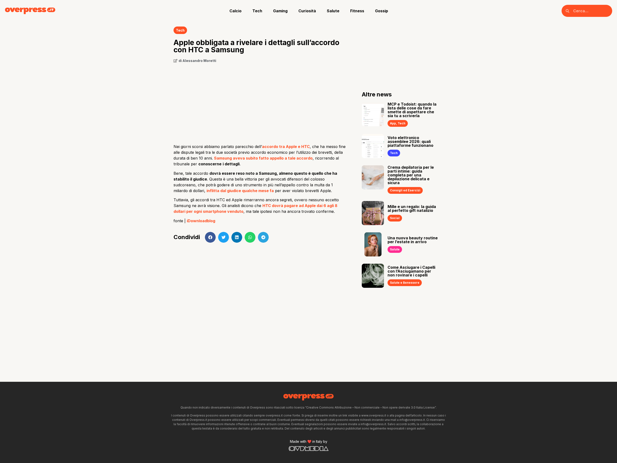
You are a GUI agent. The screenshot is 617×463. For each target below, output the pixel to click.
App (393, 123)
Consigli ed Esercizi (405, 190)
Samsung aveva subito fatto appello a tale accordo (263, 158)
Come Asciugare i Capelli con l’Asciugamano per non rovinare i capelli (411, 271)
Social (395, 218)
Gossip (381, 10)
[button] (210, 237)
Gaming (280, 10)
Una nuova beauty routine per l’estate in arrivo (413, 239)
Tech (257, 10)
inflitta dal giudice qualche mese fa (240, 190)
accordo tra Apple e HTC (286, 146)
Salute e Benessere (404, 282)
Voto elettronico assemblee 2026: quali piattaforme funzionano (410, 141)
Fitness (357, 10)
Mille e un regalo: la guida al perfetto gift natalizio (412, 208)
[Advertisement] (260, 101)
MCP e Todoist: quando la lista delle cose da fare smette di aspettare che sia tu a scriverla (412, 110)
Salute (333, 10)
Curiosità (307, 10)
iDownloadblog (201, 220)
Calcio (235, 10)
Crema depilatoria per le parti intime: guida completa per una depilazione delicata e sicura (411, 175)
